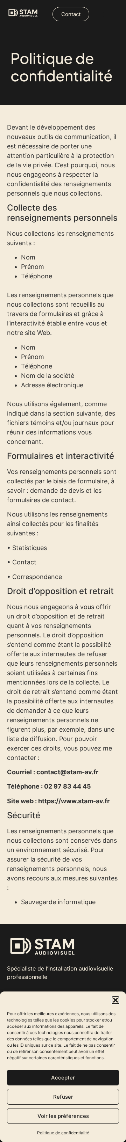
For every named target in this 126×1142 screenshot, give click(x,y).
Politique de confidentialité (63, 1132)
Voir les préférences (63, 1116)
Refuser (63, 1096)
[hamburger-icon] (111, 14)
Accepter (63, 1077)
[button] (115, 1000)
